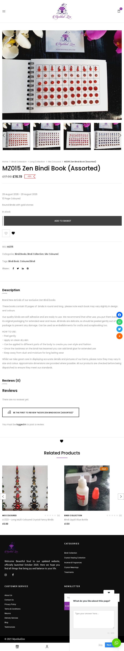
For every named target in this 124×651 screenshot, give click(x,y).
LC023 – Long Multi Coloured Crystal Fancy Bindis (28, 519)
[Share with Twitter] (119, 329)
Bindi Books (20, 254)
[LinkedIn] (23, 268)
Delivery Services (11, 618)
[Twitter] (18, 268)
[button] (118, 11)
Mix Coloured (54, 161)
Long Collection (37, 161)
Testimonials (10, 627)
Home (5, 161)
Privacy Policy (10, 604)
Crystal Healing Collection (74, 558)
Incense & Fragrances (73, 563)
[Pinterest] (28, 268)
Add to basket (62, 220)
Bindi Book (13, 261)
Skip (101, 645)
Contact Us (9, 600)
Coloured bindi (27, 261)
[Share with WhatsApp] (119, 322)
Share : (6, 268)
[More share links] (119, 336)
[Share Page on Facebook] (119, 315)
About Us (8, 595)
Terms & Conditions (12, 609)
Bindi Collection (19, 161)
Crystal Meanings (71, 567)
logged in (21, 424)
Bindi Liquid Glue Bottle (76, 519)
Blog (6, 622)
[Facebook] (13, 268)
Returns (8, 613)
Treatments (69, 572)
